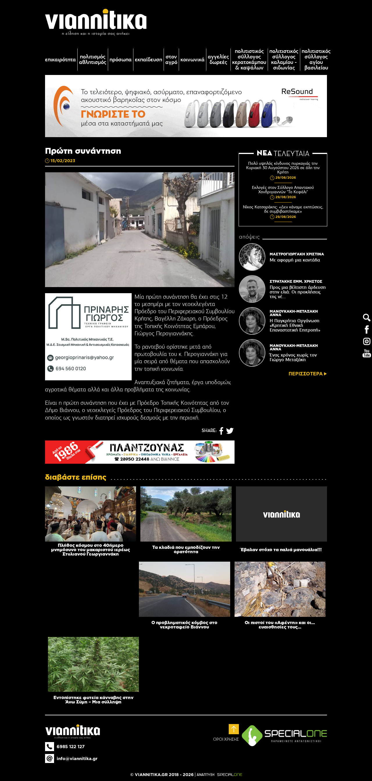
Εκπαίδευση (148, 59)
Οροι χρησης (226, 739)
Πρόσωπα (121, 59)
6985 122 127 (71, 746)
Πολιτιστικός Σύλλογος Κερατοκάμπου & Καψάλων (249, 60)
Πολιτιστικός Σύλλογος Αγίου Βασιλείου (316, 60)
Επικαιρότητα (60, 59)
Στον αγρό (171, 59)
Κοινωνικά (192, 59)
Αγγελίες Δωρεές (218, 59)
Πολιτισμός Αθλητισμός (92, 59)
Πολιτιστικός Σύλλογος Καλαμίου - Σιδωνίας (283, 60)
